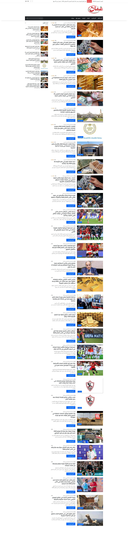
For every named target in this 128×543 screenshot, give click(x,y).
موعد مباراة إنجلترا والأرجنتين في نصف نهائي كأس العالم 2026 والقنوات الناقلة (63, 196)
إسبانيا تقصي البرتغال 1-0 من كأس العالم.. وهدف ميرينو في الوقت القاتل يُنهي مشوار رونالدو (64, 213)
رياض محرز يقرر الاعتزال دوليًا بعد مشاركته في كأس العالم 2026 (63, 448)
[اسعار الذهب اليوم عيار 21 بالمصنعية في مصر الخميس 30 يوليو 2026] (44, 48)
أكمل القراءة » (71, 36)
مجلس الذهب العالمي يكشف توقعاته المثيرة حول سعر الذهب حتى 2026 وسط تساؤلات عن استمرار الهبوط (63, 281)
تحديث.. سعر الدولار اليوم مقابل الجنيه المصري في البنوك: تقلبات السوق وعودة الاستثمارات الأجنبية (64, 180)
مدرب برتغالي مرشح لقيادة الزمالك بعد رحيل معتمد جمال (64, 398)
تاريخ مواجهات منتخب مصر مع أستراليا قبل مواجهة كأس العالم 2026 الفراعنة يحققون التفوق (63, 247)
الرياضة (83, 18)
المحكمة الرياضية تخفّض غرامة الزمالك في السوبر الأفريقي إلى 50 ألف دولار (64, 348)
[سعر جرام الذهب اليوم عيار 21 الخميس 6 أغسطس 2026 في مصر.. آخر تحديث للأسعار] (44, 28)
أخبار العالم (100, 18)
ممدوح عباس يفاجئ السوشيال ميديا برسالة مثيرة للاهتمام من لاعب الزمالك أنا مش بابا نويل (63, 265)
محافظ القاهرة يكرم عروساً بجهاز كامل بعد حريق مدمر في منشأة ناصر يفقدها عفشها (63, 299)
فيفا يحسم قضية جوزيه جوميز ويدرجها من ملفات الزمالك (63, 464)
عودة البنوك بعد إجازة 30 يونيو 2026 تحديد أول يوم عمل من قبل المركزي (64, 432)
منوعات (72, 18)
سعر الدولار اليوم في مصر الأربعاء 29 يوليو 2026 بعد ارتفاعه (64, 162)
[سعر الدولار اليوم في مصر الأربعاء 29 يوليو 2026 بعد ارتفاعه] (44, 79)
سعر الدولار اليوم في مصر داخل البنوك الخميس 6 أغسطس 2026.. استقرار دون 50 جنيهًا (64, 44)
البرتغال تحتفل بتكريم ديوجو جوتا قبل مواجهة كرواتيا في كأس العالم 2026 (64, 332)
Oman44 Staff (71, 23)
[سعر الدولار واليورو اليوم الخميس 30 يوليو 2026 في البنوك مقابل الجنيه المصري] (44, 54)
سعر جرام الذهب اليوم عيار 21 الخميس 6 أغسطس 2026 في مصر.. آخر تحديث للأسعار (63, 27)
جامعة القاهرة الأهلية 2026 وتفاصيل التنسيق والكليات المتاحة (64, 111)
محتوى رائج (78, 18)
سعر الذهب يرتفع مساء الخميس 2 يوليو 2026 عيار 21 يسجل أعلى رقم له (63, 531)
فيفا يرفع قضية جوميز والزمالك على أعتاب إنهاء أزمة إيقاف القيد (64, 382)
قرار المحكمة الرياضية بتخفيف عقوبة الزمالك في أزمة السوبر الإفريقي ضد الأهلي (64, 230)
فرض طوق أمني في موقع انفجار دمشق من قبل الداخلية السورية (63, 514)
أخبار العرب (93, 18)
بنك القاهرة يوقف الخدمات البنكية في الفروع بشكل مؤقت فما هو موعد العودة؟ (64, 415)
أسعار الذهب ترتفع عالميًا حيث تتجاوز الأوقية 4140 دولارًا (64, 315)
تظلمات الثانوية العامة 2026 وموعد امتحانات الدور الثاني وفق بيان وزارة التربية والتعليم (64, 128)
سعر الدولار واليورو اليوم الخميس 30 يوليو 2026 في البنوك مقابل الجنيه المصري (64, 96)
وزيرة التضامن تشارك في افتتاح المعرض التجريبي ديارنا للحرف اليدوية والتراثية (63, 498)
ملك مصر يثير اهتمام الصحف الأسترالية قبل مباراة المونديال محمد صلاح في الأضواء (64, 365)
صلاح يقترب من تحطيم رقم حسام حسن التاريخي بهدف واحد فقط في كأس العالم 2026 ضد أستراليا (64, 482)
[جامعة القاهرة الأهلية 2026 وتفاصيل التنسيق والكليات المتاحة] (44, 60)
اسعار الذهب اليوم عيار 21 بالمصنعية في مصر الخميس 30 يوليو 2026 (63, 78)
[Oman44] (95, 9)
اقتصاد (88, 18)
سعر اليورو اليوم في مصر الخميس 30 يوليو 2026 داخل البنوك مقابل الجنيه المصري (70, 1)
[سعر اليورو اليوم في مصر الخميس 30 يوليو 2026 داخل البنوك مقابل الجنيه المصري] (44, 41)
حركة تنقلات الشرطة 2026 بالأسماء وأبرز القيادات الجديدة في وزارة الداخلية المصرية (63, 146)
